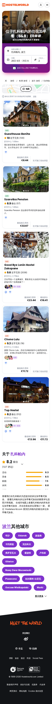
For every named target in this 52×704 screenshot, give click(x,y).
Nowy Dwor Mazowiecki (18, 570)
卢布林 (42, 553)
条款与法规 (25, 684)
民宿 (29, 658)
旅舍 (7, 261)
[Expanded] (6, 81)
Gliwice (9, 561)
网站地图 (23, 691)
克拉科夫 (26, 544)
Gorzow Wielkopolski (16, 587)
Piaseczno (11, 578)
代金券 (42, 684)
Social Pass (38, 658)
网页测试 (13, 691)
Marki (40, 587)
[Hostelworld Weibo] (26, 639)
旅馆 (7, 130)
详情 (34, 96)
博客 (11, 658)
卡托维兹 (9, 544)
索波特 (28, 553)
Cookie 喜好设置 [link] (35, 691)
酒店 (23, 658)
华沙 (7, 535)
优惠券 (34, 684)
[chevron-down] (22, 464)
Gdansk (22, 535)
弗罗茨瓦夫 (10, 553)
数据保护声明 (12, 684)
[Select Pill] (40, 5)
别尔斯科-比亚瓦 (33, 578)
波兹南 (38, 535)
